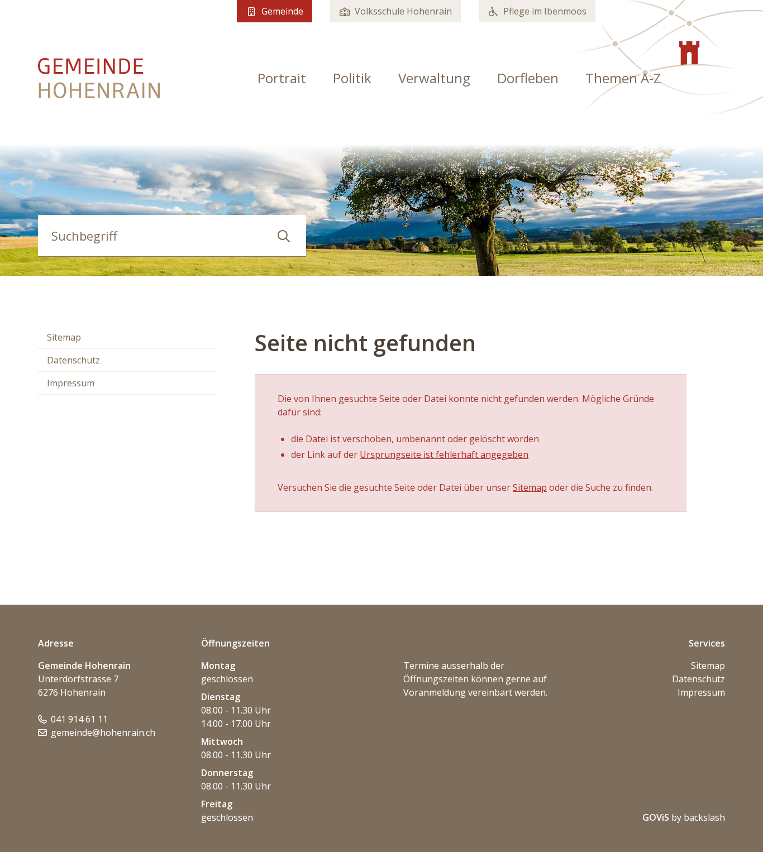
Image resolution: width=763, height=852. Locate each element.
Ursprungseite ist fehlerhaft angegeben (444, 454)
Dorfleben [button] (528, 78)
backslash (704, 817)
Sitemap (64, 337)
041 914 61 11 (79, 719)
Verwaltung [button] (434, 78)
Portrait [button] (281, 78)
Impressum (70, 383)
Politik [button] (352, 78)
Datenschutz (73, 360)
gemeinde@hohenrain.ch (103, 732)
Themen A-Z (623, 78)
